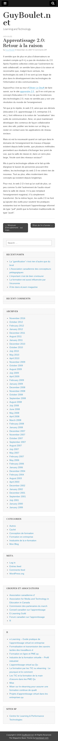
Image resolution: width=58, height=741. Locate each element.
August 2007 (15, 445)
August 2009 (15, 369)
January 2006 (16, 467)
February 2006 (16, 463)
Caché (12, 529)
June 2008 (14, 409)
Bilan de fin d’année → (43, 225)
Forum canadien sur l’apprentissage (27, 617)
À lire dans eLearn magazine (23, 287)
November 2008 (17, 391)
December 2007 (17, 431)
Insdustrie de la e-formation (22, 540)
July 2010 (14, 351)
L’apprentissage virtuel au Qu (23, 664)
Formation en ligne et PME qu (24, 654)
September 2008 (17, 398)
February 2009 (16, 380)
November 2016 (17, 318)
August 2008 (15, 402)
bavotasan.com (42, 738)
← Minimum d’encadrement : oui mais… (14, 227)
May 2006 (14, 460)
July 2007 (14, 449)
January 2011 (16, 340)
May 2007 (14, 453)
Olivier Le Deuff (37, 87)
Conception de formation (21, 533)
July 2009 (14, 373)
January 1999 (16, 507)
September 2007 (17, 442)
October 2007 (16, 438)
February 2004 (16, 474)
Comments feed (17, 570)
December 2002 (17, 485)
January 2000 (16, 503)
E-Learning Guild (17, 613)
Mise (11, 683)
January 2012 (16, 329)
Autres (12, 526)
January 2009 (16, 384)
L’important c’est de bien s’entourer (26, 276)
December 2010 (17, 344)
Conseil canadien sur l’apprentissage (27, 609)
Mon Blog (7, 36)
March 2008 (15, 420)
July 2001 (14, 500)
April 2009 (14, 376)
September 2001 (17, 496)
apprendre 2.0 (27, 91)
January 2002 (16, 489)
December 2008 (17, 387)
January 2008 (16, 427)
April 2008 (14, 416)
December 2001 (17, 493)
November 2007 (17, 434)
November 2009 (17, 362)
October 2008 (16, 394)
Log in (12, 562)
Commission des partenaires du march (28, 606)
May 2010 (14, 354)
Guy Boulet (10, 50)
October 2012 (16, 322)
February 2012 (16, 325)
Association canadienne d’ (22, 595)
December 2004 (17, 471)
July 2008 (14, 405)
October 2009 (16, 365)
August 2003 (15, 478)
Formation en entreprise (21, 537)
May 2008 (14, 413)
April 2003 (14, 482)
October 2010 (16, 347)
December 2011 (17, 333)
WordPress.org (16, 573)
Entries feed (15, 566)
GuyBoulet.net (27, 18)
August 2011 (15, 336)
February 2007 (16, 456)
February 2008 (16, 423)
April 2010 (14, 358)
